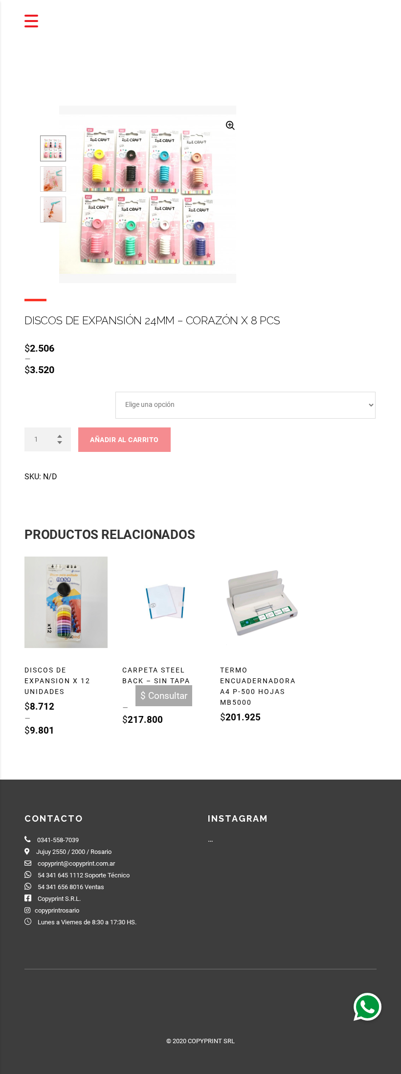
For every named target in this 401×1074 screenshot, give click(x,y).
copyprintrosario (57, 910)
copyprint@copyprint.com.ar (76, 863)
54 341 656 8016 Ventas (71, 887)
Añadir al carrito (124, 440)
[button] (367, 1006)
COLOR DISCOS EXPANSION (64, 396)
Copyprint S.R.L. (59, 898)
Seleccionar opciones (65, 746)
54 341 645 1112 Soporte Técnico (84, 875)
